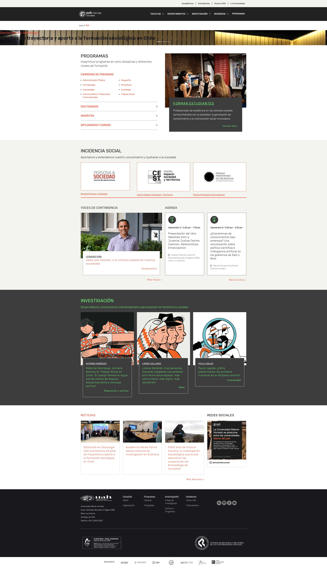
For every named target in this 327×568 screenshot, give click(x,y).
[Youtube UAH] (234, 503)
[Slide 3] (168, 41)
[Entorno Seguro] (171, 562)
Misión (126, 500)
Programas (238, 14)
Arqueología (88, 89)
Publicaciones (192, 505)
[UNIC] (156, 562)
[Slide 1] (159, 41)
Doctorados (89, 106)
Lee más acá (6, 43)
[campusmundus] (187, 562)
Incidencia (219, 14)
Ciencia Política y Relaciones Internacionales (96, 96)
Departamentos (176, 14)
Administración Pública (94, 80)
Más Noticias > (195, 479)
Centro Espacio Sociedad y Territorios (155, 195)
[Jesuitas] (202, 562)
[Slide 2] (163, 41)
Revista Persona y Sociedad (94, 194)
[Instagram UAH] (224, 503)
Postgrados (149, 505)
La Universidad (237, 3)
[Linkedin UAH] (219, 503)
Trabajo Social (128, 94)
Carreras (148, 500)
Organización (129, 505)
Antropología (89, 85)
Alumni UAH (220, 3)
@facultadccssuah (221, 463)
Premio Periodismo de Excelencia (209, 195)
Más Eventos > (237, 280)
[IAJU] (140, 562)
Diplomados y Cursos (96, 125)
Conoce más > (230, 126)
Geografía (126, 80)
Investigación (199, 14)
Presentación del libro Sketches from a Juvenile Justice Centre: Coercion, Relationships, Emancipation (184, 240)
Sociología (126, 89)
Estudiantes (204, 3)
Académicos (188, 3)
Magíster (87, 115)
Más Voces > (154, 279)
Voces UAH (191, 500)
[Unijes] (218, 562)
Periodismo (126, 85)
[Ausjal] (125, 562)
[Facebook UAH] (229, 503)
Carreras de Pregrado (97, 74)
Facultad (156, 14)
